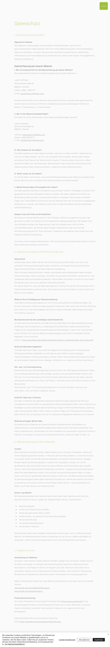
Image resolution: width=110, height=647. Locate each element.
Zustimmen (99, 640)
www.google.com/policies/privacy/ (28, 591)
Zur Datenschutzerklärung (15, 644)
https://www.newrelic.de (72, 601)
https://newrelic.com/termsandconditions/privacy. (40, 621)
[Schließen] (108, 634)
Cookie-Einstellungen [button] (67, 639)
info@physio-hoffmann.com (32, 93)
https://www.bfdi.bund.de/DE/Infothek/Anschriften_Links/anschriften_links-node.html (57, 340)
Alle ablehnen (84, 640)
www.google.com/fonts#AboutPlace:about (32, 588)
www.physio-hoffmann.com (33, 134)
